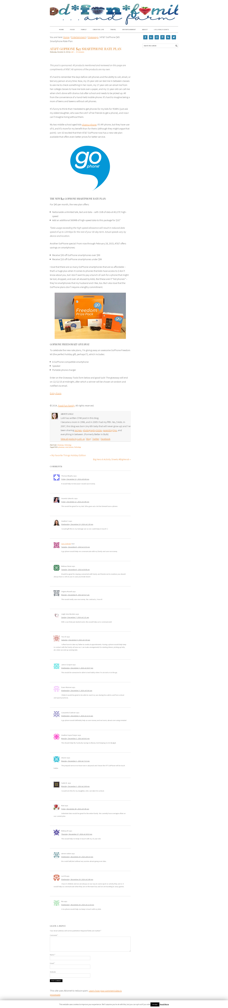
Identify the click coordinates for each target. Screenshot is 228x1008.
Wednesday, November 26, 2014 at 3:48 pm (77, 879)
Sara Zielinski (66, 544)
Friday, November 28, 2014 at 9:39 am (75, 809)
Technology (67, 445)
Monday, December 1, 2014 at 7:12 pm (75, 761)
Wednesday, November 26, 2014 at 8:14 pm (77, 857)
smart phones (69, 447)
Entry (52, 393)
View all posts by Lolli (73, 438)
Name (52, 955)
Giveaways (60, 445)
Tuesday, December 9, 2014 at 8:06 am (75, 569)
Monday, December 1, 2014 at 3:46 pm (75, 786)
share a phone (89, 124)
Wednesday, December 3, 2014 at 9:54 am (76, 690)
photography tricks (92, 430)
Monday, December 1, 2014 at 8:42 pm (75, 738)
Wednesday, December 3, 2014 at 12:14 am (77, 716)
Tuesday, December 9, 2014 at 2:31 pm (75, 547)
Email (52, 963)
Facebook (105, 438)
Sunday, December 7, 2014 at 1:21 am (75, 617)
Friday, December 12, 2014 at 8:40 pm (75, 479)
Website (53, 972)
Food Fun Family (114, 12)
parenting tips (110, 430)
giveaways (61, 447)
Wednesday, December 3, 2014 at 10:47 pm (77, 668)
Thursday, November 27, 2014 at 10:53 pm (76, 834)
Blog (88, 438)
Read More (164, 1004)
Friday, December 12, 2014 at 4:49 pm (75, 502)
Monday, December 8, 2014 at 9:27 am (75, 595)
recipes (78, 430)
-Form (58, 393)
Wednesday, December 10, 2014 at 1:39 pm (77, 524)
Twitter (95, 438)
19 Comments (80, 52)
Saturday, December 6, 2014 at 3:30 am (75, 640)
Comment (54, 935)
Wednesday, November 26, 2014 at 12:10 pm (77, 905)
